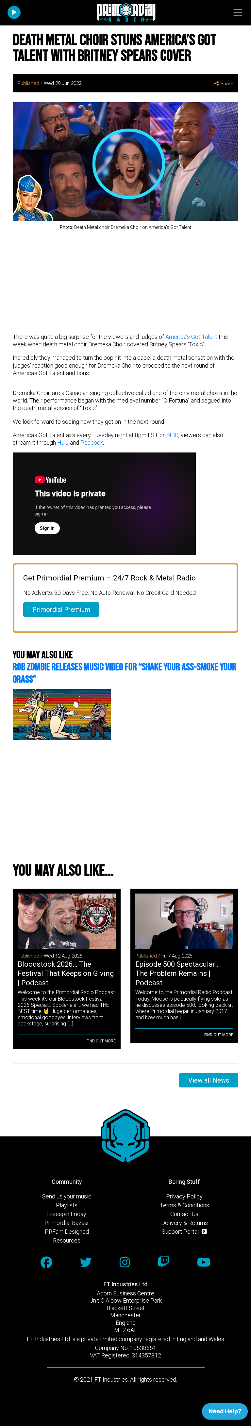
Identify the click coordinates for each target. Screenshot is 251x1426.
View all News (208, 1080)
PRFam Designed (67, 1231)
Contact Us (184, 1214)
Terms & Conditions (184, 1205)
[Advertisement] (125, 282)
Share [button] (226, 84)
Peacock (91, 442)
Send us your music (67, 1196)
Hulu (63, 442)
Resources (66, 1240)
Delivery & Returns (184, 1222)
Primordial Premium (61, 609)
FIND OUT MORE (101, 1041)
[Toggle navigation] (237, 12)
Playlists (66, 1205)
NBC (172, 435)
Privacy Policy (184, 1196)
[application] (225, 1413)
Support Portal (181, 1231)
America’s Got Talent (191, 336)
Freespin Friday (66, 1214)
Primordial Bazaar (66, 1222)
